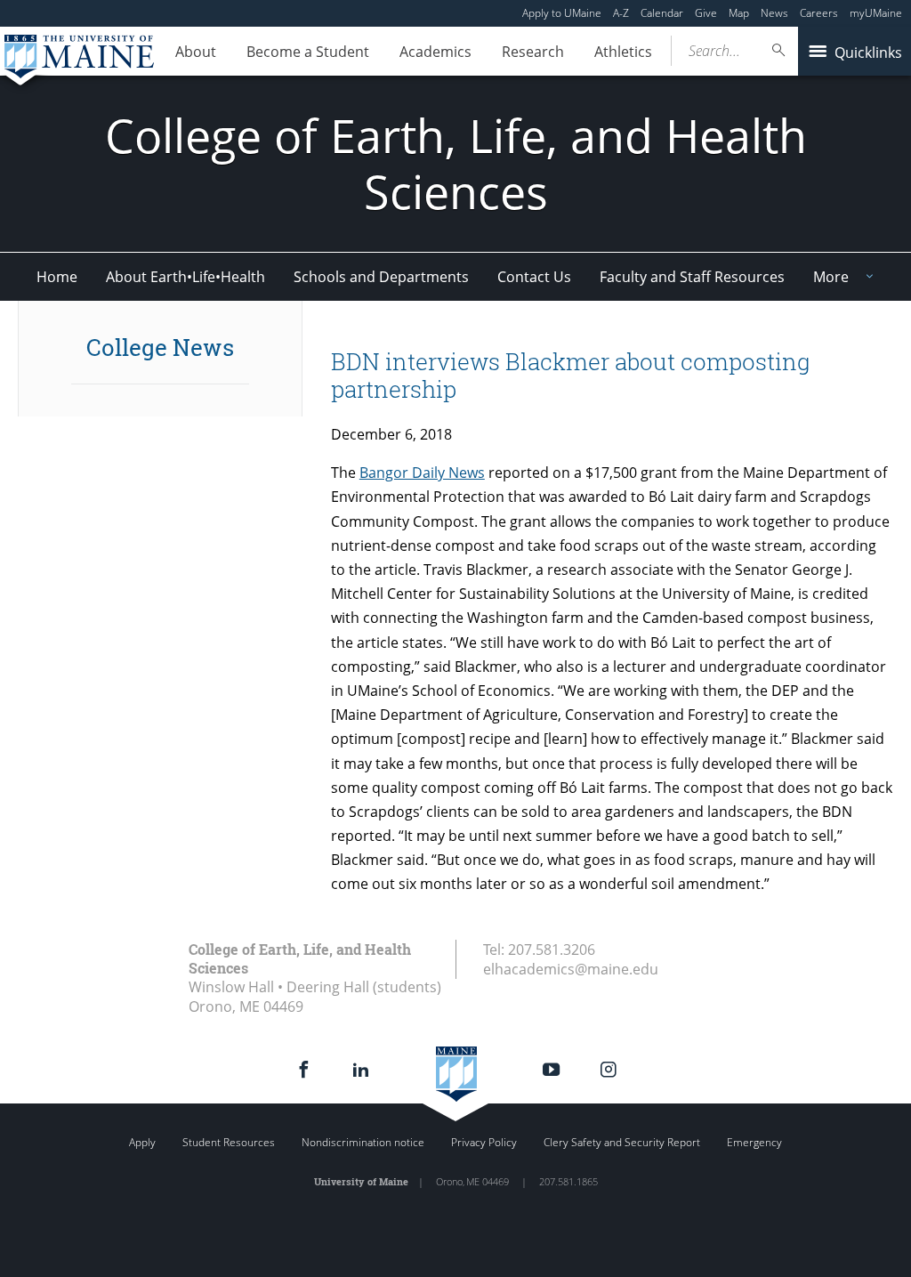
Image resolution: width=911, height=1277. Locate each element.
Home (56, 277)
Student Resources (228, 1142)
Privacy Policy (484, 1142)
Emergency (754, 1142)
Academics (435, 51)
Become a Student (307, 51)
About (195, 51)
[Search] (779, 50)
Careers (819, 12)
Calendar (662, 12)
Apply (142, 1142)
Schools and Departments (381, 277)
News (774, 12)
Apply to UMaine (561, 12)
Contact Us (534, 277)
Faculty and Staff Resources (692, 277)
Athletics (623, 51)
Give (706, 12)
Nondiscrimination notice (363, 1142)
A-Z (621, 12)
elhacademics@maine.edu (570, 969)
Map (739, 12)
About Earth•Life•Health (185, 277)
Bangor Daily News (422, 472)
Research (533, 51)
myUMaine (876, 12)
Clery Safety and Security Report (622, 1142)
